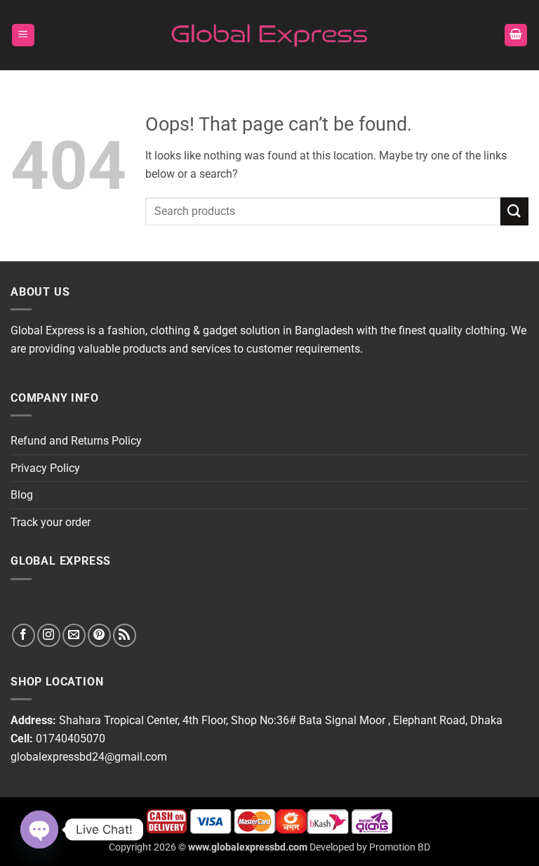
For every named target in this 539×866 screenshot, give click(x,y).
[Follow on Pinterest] (99, 635)
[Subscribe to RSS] (124, 635)
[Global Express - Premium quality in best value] (269, 35)
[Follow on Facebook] (23, 635)
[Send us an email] (74, 635)
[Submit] (514, 211)
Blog (22, 494)
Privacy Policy (45, 468)
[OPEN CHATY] (39, 829)
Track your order (51, 522)
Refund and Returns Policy (76, 440)
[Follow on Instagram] (48, 635)
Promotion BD (399, 847)
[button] (23, 35)
